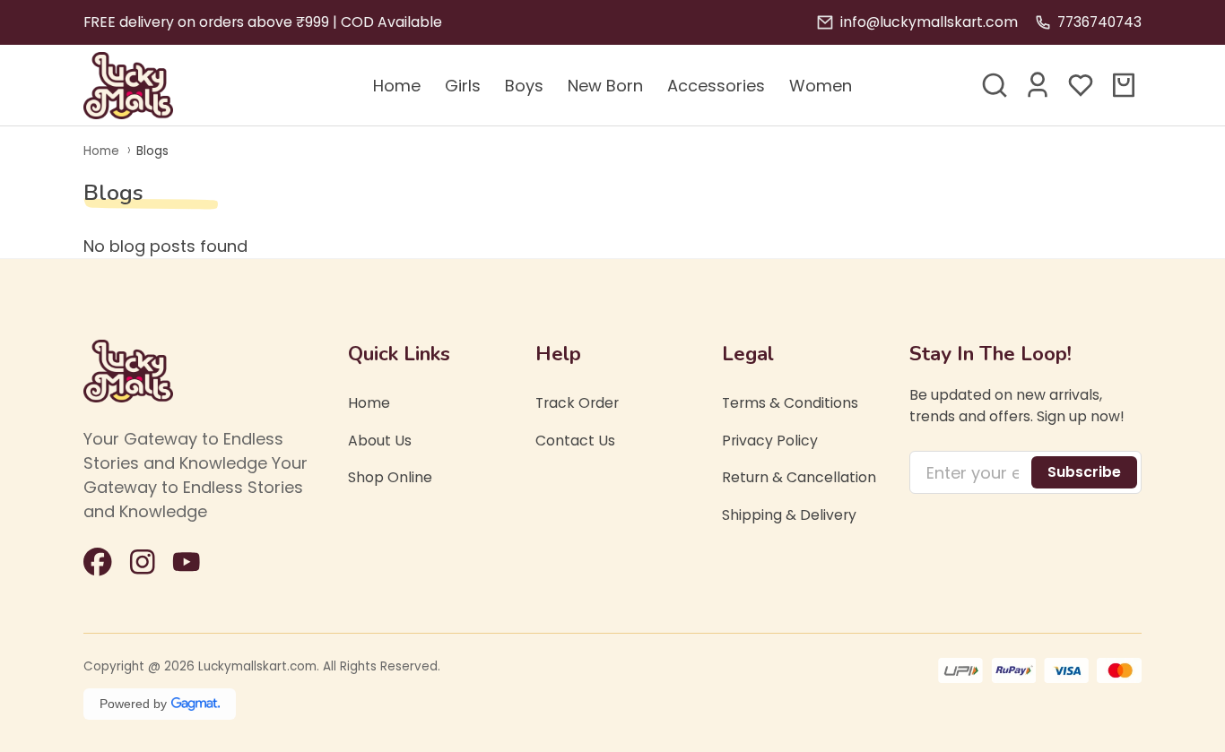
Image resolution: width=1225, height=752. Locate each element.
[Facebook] (97, 562)
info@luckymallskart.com (929, 22)
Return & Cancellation (799, 477)
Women (820, 85)
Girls (463, 85)
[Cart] (1123, 85)
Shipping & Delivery (789, 515)
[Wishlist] (1080, 85)
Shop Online (390, 477)
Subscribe (1084, 472)
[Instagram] (142, 562)
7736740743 (1099, 22)
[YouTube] (186, 562)
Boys (524, 85)
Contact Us (575, 440)
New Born (605, 85)
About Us (380, 440)
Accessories (716, 85)
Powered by (133, 703)
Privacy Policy (770, 440)
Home (397, 85)
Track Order (577, 403)
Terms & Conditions (790, 403)
